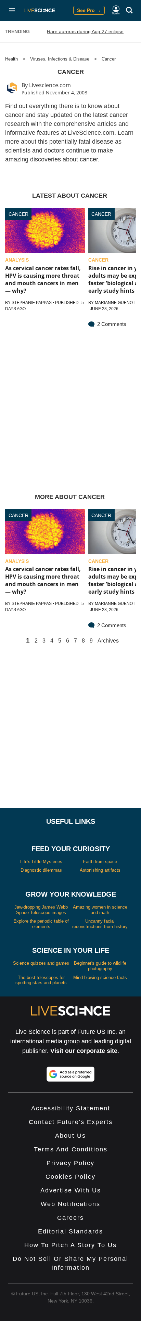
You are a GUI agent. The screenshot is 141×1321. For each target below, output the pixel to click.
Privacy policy (70, 1163)
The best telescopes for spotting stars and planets (41, 980)
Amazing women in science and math (100, 909)
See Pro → (89, 10)
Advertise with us (70, 1190)
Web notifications (70, 1204)
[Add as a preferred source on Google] (70, 1074)
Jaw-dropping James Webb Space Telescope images (41, 909)
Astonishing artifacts (100, 870)
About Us (70, 1135)
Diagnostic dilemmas (41, 870)
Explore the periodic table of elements (41, 924)
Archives (108, 641)
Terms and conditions (70, 1149)
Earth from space (100, 861)
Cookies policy (70, 1176)
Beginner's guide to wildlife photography (100, 966)
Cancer (109, 59)
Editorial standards (70, 1231)
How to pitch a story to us (70, 1245)
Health (11, 59)
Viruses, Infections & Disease (59, 59)
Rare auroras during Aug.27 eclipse (85, 31)
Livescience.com (50, 85)
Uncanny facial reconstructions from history (100, 924)
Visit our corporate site (83, 1050)
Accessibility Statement (70, 1108)
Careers (70, 1217)
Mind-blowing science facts (100, 977)
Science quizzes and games (41, 963)
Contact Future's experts (71, 1122)
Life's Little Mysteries (41, 861)
